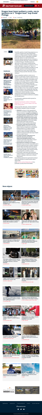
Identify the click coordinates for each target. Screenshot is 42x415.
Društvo (27, 205)
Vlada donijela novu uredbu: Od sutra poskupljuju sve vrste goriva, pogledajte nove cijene (30, 318)
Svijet (26, 243)
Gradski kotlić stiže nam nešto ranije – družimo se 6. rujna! (11, 356)
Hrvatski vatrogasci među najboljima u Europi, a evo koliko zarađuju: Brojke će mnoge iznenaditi (30, 356)
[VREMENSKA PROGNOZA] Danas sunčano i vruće (29, 375)
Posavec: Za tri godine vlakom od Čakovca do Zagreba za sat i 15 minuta (8, 98)
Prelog (33, 300)
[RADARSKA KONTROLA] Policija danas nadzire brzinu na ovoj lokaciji (11, 375)
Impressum (12, 403)
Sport (8, 205)
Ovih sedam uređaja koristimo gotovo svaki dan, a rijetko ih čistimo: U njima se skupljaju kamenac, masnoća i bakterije (11, 261)
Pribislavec (27, 224)
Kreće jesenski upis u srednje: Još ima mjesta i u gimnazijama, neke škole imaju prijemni (11, 241)
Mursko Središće (14, 357)
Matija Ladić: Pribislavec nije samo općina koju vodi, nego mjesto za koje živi (30, 222)
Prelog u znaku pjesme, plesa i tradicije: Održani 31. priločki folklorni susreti (11, 318)
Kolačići (28, 403)
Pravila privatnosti (21, 403)
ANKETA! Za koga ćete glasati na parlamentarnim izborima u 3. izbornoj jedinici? (8, 82)
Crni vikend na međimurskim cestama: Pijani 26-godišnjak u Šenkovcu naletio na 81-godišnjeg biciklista (11, 298)
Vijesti (10, 205)
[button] (36, 6)
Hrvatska (7, 243)
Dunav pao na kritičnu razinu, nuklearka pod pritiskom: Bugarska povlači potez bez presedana (29, 241)
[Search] (10, 52)
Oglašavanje (5, 403)
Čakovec (5, 205)
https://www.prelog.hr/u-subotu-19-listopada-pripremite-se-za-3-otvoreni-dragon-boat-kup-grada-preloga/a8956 (26, 103)
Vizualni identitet (35, 403)
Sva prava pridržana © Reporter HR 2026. (21, 413)
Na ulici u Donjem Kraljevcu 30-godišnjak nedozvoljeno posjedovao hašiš (30, 337)
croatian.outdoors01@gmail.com (24, 162)
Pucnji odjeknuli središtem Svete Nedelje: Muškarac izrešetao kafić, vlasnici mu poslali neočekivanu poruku (29, 261)
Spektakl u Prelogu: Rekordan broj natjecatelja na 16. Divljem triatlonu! (30, 298)
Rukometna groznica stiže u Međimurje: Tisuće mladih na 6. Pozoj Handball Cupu (24, 0)
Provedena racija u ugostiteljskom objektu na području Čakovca (10, 336)
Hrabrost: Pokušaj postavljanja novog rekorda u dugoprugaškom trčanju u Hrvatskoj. (30, 279)
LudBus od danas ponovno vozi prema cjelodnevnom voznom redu (11, 279)
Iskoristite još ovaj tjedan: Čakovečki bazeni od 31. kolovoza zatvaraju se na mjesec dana (8, 142)
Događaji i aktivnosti (28, 300)
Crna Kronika (25, 263)
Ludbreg (8, 280)
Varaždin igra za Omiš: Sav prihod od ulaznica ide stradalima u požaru (8, 155)
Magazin (5, 263)
